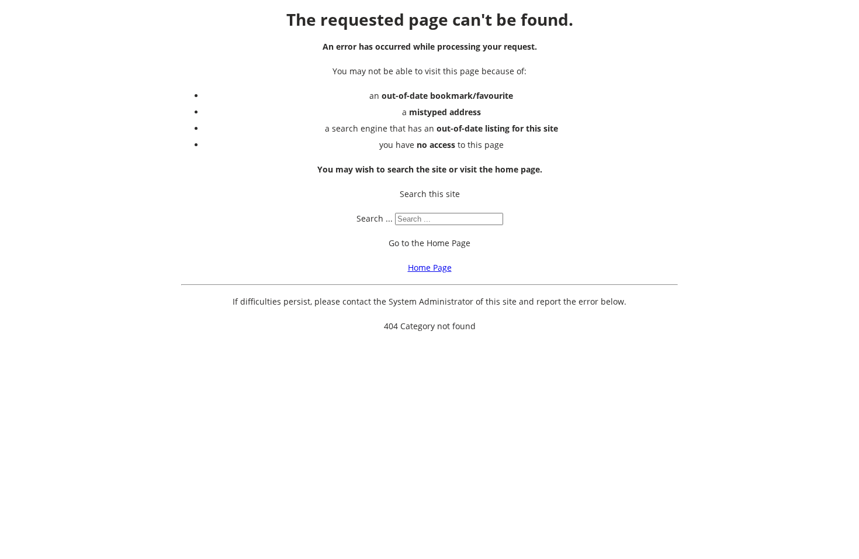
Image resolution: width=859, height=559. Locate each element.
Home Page (430, 267)
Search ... (374, 218)
